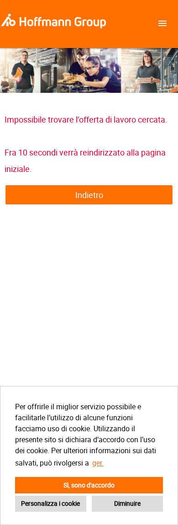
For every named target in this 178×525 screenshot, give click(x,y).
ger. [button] (98, 463)
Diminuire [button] (127, 503)
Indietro (89, 194)
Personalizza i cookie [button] (50, 503)
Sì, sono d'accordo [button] (89, 485)
